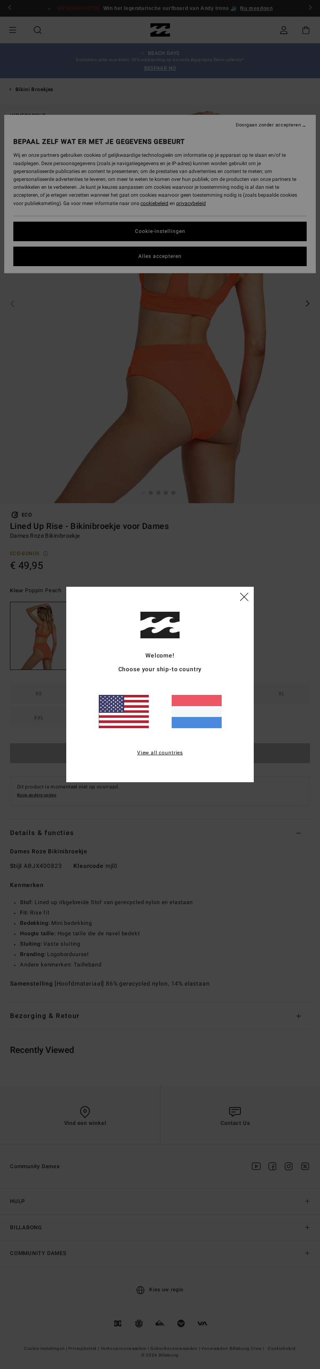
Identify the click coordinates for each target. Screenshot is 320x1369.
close (244, 596)
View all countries (160, 752)
